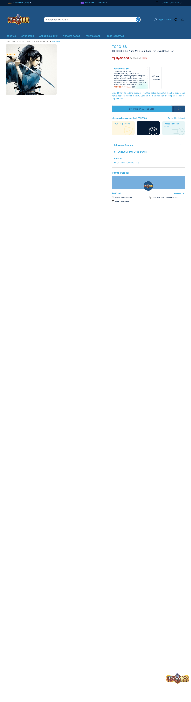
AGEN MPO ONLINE (48, 36)
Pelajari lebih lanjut (176, 118)
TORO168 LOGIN (93, 36)
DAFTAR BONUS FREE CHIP (142, 109)
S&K (133, 87)
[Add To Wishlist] (179, 109)
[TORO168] (18, 19)
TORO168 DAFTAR (115, 36)
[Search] (138, 19)
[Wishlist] (176, 19)
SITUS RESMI (27, 36)
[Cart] (182, 19)
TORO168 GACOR (71, 36)
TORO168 (11, 36)
